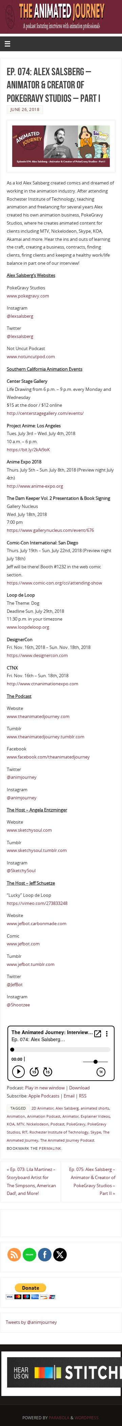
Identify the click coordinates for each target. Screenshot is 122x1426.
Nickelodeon (37, 1124)
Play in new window (45, 1088)
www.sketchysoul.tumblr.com (37, 850)
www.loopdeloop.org (28, 627)
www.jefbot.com (23, 944)
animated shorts (95, 1108)
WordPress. (87, 1418)
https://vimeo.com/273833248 (37, 903)
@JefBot (15, 985)
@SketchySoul (21, 871)
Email (69, 1096)
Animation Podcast (43, 1116)
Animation (16, 1116)
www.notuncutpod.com (31, 357)
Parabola (59, 1418)
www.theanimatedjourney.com (38, 716)
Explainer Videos (95, 1116)
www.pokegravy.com (28, 296)
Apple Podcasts (43, 1096)
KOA (11, 1124)
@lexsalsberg (20, 316)
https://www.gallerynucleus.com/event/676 (50, 530)
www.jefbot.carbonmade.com (36, 923)
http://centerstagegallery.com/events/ (45, 413)
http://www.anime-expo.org (35, 486)
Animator (70, 1116)
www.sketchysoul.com (29, 830)
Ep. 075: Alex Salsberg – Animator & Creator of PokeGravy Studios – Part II (92, 1181)
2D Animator (43, 1108)
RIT (24, 1132)
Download (79, 1088)
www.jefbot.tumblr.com (31, 964)
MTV (20, 1124)
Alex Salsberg (67, 1108)
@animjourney (22, 777)
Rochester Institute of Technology (58, 1132)
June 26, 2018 (25, 109)
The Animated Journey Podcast (67, 1140)
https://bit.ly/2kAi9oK (28, 450)
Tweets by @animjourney (31, 1322)
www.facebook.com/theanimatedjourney (48, 757)
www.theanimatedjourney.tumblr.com (45, 737)
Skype (95, 1132)
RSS (82, 1096)
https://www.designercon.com (37, 655)
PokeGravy (75, 1124)
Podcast (57, 1124)
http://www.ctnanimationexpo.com (42, 684)
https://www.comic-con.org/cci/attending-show (54, 583)
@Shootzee (18, 1005)
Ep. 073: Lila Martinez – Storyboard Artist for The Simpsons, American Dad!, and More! (31, 1181)
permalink (50, 1148)
